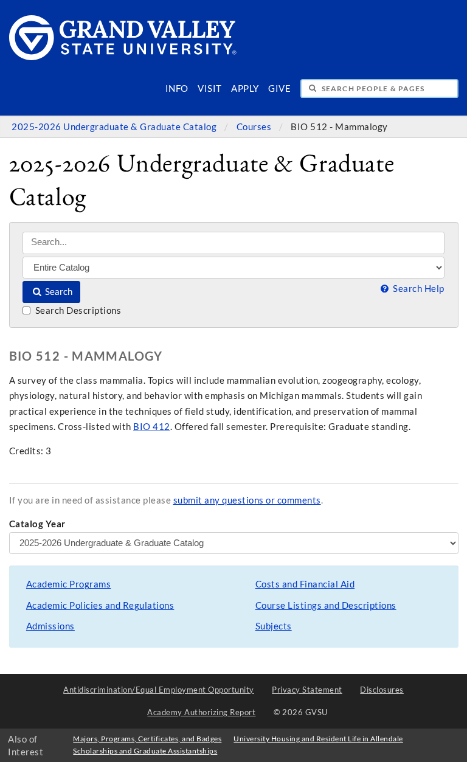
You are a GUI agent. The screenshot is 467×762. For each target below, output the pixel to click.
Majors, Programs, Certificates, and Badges (147, 738)
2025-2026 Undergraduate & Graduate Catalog (115, 127)
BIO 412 (151, 426)
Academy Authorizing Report (201, 712)
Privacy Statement (307, 689)
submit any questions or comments (247, 500)
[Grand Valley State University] (123, 57)
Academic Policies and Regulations (100, 605)
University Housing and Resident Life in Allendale (318, 738)
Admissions (50, 626)
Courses (255, 127)
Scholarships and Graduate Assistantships (145, 750)
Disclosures (382, 689)
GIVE (279, 88)
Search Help (417, 288)
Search (57, 291)
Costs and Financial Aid (305, 584)
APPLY (245, 88)
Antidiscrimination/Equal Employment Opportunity (158, 689)
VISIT (210, 88)
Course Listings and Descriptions (325, 605)
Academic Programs (68, 584)
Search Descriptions (77, 310)
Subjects (273, 626)
